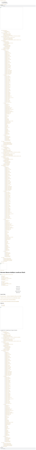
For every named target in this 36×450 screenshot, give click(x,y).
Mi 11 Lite (7, 115)
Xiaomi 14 (7, 103)
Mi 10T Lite (7, 120)
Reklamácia (3, 284)
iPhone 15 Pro (8, 58)
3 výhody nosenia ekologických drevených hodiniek (9, 301)
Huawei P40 (7, 254)
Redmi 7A (7, 132)
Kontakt (3, 276)
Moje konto (3, 281)
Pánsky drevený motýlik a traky (8, 155)
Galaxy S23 (7, 83)
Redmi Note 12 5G (8, 112)
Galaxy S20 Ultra (8, 93)
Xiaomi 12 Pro (8, 226)
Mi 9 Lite (7, 124)
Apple (5, 166)
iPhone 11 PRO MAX (9, 70)
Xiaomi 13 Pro (8, 408)
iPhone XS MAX (8, 74)
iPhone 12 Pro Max (8, 369)
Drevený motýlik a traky (5, 36)
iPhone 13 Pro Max (8, 65)
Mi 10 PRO (7, 119)
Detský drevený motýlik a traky (8, 38)
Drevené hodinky (4, 30)
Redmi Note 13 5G (8, 108)
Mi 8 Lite (7, 128)
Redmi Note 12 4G (8, 113)
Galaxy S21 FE (8, 205)
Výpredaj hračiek (4, 145)
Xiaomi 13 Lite (8, 106)
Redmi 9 (7, 126)
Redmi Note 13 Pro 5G (9, 107)
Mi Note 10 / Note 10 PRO (9, 237)
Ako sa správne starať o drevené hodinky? (8, 299)
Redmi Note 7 (8, 133)
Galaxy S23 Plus (8, 84)
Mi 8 (6, 244)
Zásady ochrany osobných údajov (6, 278)
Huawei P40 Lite (8, 137)
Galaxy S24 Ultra (8, 82)
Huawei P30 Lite (8, 139)
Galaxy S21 (7, 88)
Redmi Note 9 (8, 127)
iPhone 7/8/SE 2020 (8, 71)
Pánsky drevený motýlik (7, 34)
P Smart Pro (7, 440)
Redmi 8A (7, 130)
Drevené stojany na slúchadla (8, 144)
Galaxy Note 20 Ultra (9, 212)
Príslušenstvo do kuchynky (9, 344)
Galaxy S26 (7, 75)
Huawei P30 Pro (8, 140)
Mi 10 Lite (7, 118)
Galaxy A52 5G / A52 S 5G (9, 97)
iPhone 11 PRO (8, 69)
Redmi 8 (7, 129)
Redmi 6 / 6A (7, 134)
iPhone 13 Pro (8, 64)
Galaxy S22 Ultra (8, 86)
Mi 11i (6, 233)
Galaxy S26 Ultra (8, 77)
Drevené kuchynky (6, 42)
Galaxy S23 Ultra (8, 201)
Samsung (5, 376)
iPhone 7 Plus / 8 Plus (9, 72)
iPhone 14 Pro (8, 61)
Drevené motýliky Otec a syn (8, 35)
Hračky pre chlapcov (7, 48)
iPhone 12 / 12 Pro (8, 66)
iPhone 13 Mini (8, 180)
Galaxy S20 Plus (8, 208)
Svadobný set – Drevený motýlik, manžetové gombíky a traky (12, 39)
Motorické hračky (8, 162)
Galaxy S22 (7, 85)
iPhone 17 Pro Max (8, 169)
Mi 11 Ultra (7, 116)
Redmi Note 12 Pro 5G (9, 110)
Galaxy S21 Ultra (8, 90)
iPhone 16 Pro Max (8, 56)
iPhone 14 (7, 176)
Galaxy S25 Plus (8, 80)
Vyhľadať (1, 5)
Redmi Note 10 (8, 123)
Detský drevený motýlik (7, 33)
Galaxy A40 (7, 215)
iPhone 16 (7, 53)
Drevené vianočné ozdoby (7, 142)
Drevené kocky (8, 46)
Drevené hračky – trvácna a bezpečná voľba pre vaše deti (10, 296)
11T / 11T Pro (7, 415)
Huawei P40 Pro (8, 136)
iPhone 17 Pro (8, 52)
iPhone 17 (7, 50)
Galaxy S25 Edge (8, 78)
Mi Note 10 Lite (8, 121)
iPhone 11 (7, 68)
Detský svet (3, 40)
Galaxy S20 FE (8, 94)
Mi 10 (6, 117)
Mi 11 (6, 114)
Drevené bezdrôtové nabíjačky (8, 143)
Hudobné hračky (6, 44)
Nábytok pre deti (6, 41)
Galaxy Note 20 (8, 95)
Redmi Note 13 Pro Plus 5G (9, 109)
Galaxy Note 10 (8, 101)
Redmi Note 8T (8, 247)
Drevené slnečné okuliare (7, 258)
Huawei (5, 251)
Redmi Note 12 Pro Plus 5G (9, 111)
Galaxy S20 (7, 91)
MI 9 (6, 240)
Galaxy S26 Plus (8, 76)
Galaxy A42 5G (8, 98)
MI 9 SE (7, 125)
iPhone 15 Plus (8, 57)
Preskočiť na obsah (3, 0)
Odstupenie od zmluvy (5, 285)
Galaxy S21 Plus (8, 89)
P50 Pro (7, 135)
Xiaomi (5, 219)
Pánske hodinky (8, 148)
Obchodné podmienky (5, 277)
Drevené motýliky (4, 32)
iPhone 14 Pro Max (8, 62)
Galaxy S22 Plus (8, 87)
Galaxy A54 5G (8, 96)
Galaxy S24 (7, 383)
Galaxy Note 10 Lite (8, 102)
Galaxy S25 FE (8, 79)
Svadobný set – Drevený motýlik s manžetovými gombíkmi (12, 337)
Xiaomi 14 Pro (8, 104)
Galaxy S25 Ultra (8, 81)
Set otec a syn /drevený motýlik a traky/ (9, 37)
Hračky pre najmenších (7, 45)
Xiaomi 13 (7, 105)
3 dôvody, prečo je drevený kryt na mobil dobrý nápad (10, 297)
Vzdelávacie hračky (6, 43)
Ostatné (3, 141)
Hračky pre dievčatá (6, 47)
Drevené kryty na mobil (5, 49)
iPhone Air (7, 51)
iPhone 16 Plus (8, 54)
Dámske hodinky (6, 31)
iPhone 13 (7, 63)
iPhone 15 (7, 173)
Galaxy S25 (7, 194)
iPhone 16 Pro (8, 55)
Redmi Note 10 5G (8, 122)
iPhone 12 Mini (8, 183)
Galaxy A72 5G (8, 100)
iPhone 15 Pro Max (8, 59)
